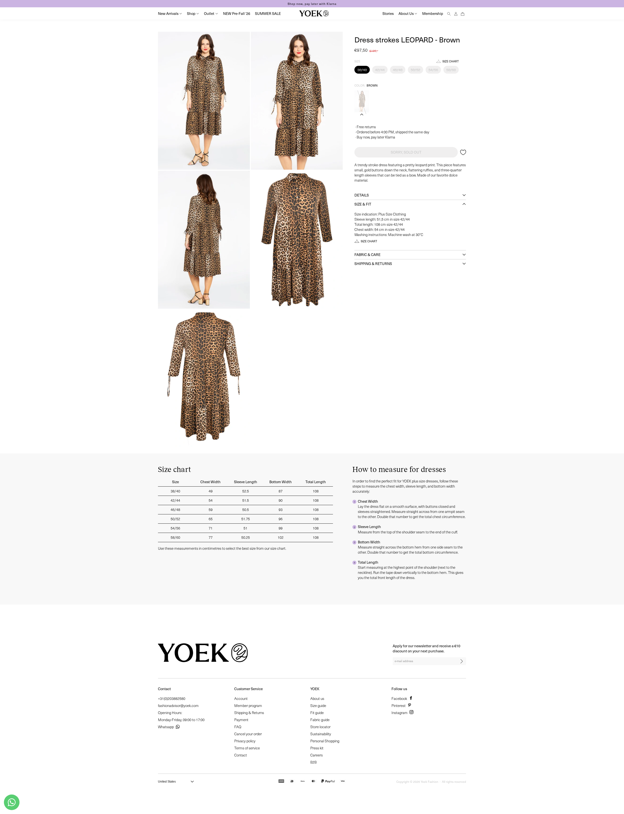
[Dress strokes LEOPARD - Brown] (361, 101)
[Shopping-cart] (463, 13)
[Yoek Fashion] (314, 13)
